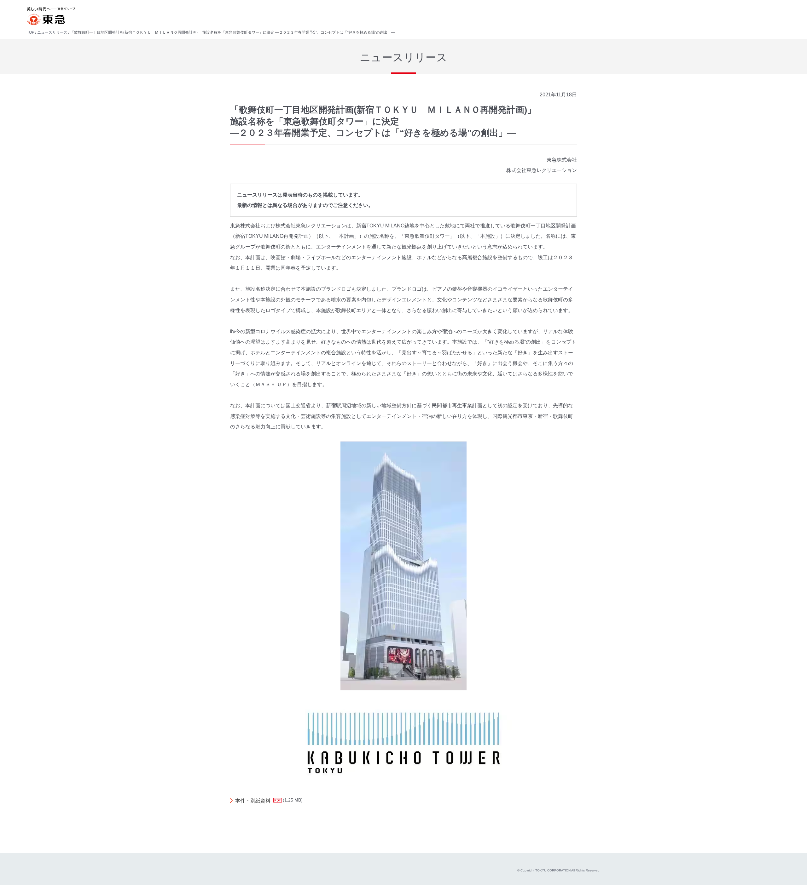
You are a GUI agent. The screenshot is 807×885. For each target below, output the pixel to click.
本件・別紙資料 (252, 800)
